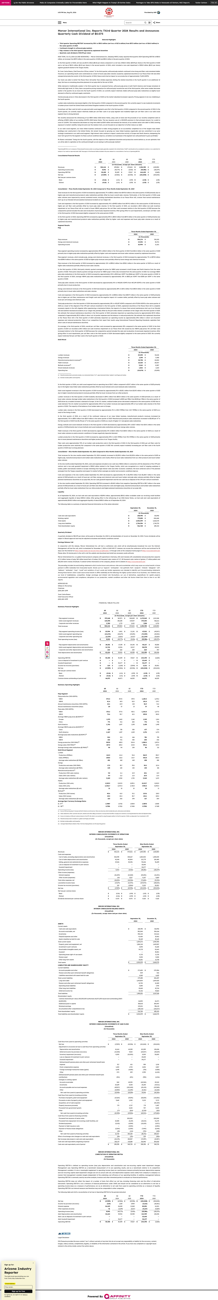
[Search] (145, 23)
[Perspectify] (47, 648)
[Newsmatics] (47, 656)
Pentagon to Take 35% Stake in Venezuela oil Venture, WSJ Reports (163, 3)
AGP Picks (5, 3)
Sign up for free (18, 1291)
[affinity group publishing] (47, 652)
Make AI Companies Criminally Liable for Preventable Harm (63, 3)
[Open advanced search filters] (149, 23)
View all (214, 2)
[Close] (33, 1263)
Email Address (10, 1283)
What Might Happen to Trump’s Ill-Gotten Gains (111, 3)
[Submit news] (47, 644)
